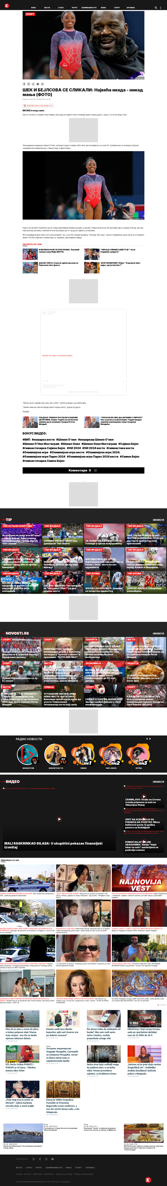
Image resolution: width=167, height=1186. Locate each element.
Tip (9, 520)
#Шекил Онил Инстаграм (99, 443)
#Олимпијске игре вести (67, 452)
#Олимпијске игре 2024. (103, 452)
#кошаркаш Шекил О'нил (96, 439)
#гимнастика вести (120, 448)
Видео (13, 781)
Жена (103, 8)
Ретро (74, 8)
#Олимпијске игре (35, 452)
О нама (19, 1174)
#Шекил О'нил (66, 439)
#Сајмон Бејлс (128, 443)
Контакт (28, 1174)
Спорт (117, 8)
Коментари (80, 470)
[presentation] (147, 739)
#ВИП (26, 439)
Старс (61, 8)
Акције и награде (64, 1174)
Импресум (38, 1174)
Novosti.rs (17, 633)
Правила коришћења (83, 1174)
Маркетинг (49, 1174)
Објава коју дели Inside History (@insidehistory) (83, 392)
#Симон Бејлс (129, 456)
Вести (47, 8)
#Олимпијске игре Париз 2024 (44, 456)
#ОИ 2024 (74, 448)
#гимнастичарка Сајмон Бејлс (44, 448)
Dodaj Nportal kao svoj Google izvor (40, 105)
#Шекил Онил (70, 443)
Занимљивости (88, 8)
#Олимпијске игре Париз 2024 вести (92, 456)
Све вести (158, 520)
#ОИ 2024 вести (93, 448)
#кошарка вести (43, 439)
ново (33, 8)
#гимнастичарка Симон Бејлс (44, 460)
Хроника (131, 8)
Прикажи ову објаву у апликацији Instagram (57, 355)
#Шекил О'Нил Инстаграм (41, 443)
